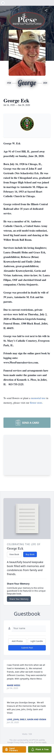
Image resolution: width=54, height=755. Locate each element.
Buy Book (30, 554)
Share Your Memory (18, 599)
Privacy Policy (19, 742)
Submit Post (27, 647)
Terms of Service (35, 742)
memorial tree (38, 398)
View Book (14, 554)
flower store (36, 402)
